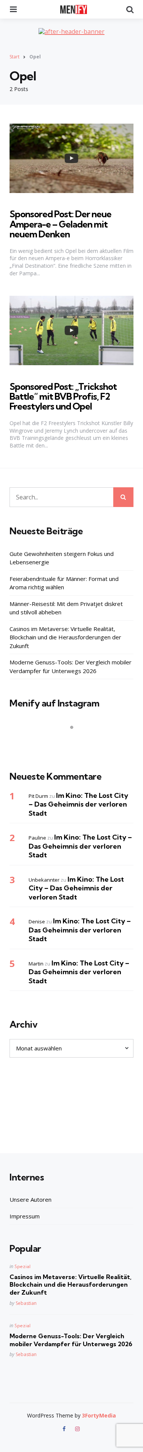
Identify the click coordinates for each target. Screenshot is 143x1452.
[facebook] (64, 1429)
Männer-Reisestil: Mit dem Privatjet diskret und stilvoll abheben (66, 608)
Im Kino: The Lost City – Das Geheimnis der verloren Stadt (78, 804)
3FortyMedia (99, 1415)
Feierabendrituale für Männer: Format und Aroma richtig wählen (64, 583)
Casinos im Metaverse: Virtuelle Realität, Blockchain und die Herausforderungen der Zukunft (65, 637)
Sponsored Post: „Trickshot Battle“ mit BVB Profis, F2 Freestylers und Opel (63, 396)
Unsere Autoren (30, 1199)
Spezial (22, 1266)
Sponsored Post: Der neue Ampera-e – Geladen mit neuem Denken (60, 224)
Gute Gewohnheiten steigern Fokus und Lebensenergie (62, 558)
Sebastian (26, 1303)
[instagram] (77, 1429)
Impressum (25, 1216)
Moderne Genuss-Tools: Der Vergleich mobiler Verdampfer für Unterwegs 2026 (71, 666)
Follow (74, 742)
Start (14, 56)
